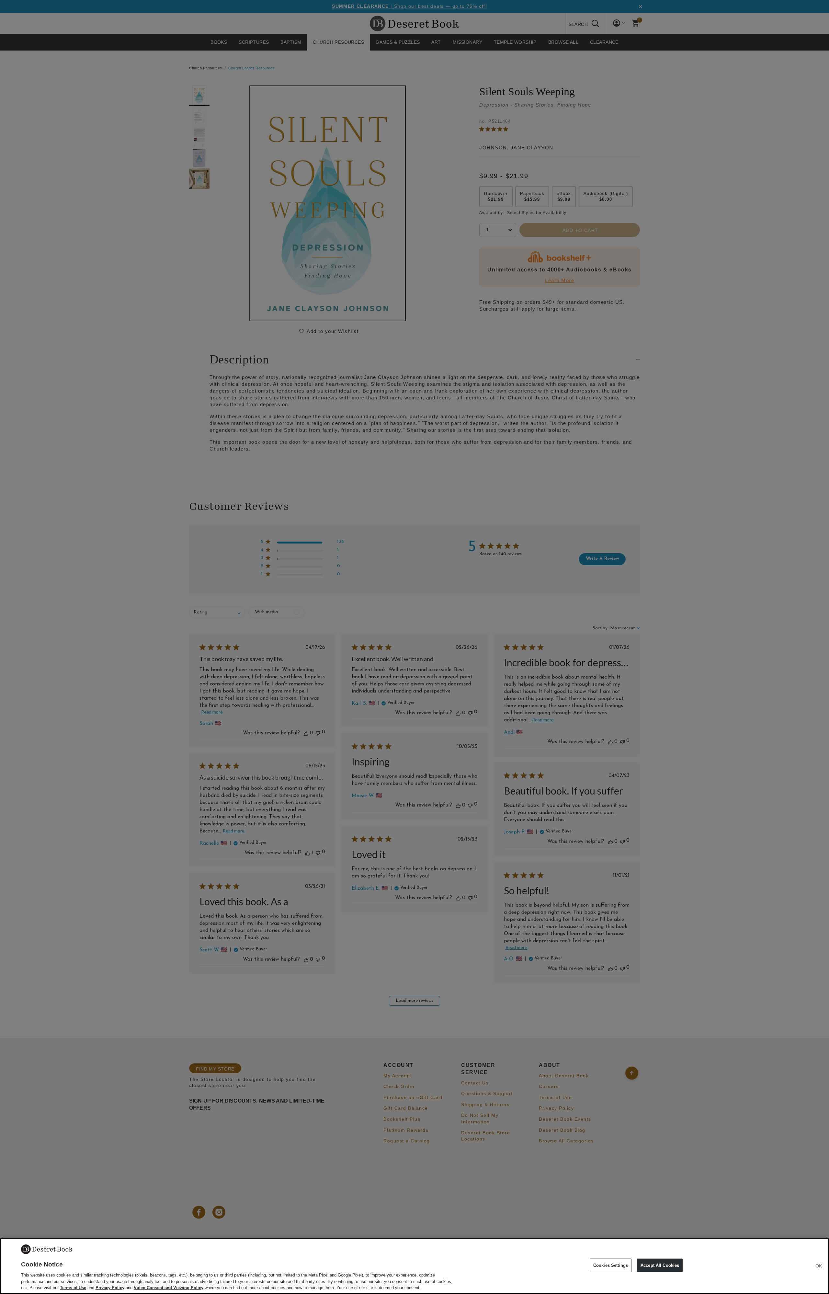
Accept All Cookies (660, 1265)
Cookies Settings (610, 1265)
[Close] (819, 1266)
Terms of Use (73, 1287)
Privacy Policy (110, 1287)
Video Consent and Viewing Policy (168, 1287)
